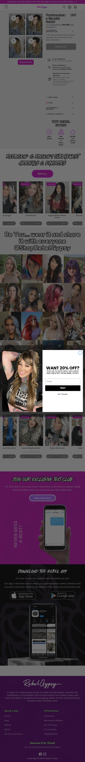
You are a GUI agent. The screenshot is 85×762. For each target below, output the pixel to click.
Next (62, 388)
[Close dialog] (80, 352)
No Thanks (63, 394)
